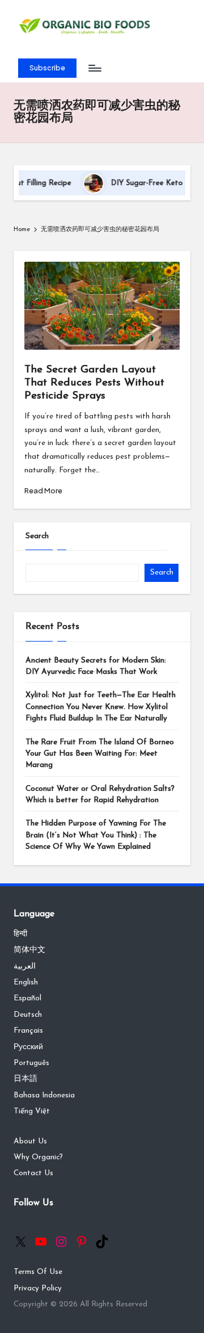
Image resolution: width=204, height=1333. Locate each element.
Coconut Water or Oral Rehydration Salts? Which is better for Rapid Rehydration (100, 794)
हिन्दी (20, 934)
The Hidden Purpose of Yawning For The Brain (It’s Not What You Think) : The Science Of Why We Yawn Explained (96, 835)
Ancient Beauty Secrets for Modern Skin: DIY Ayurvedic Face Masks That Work (96, 666)
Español (27, 998)
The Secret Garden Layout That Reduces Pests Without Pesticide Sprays (94, 382)
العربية (25, 966)
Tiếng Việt (32, 1111)
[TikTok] (102, 1241)
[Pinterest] (81, 1241)
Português (31, 1063)
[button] (47, 68)
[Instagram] (61, 1241)
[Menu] (94, 68)
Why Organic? (38, 1157)
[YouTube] (41, 1241)
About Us (30, 1141)
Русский (28, 1047)
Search (37, 536)
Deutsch (28, 1014)
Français (28, 1030)
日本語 (25, 1079)
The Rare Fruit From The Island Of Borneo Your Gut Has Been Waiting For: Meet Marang (100, 754)
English (26, 982)
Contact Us (33, 1173)
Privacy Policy (38, 1288)
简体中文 (29, 950)
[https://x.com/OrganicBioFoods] (20, 1241)
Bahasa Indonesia (44, 1095)
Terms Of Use (38, 1272)
